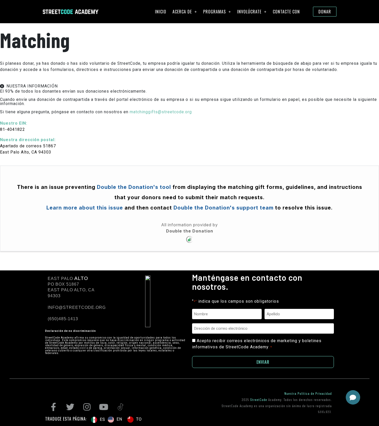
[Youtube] (103, 407)
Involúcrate (249, 12)
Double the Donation (189, 231)
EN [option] (119, 419)
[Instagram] (87, 407)
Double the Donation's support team (223, 208)
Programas (214, 12)
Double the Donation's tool (134, 187)
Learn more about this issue (84, 208)
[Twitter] (70, 407)
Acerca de (182, 12)
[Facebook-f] (53, 407)
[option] (115, 419)
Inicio (160, 12)
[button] (353, 397)
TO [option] (139, 419)
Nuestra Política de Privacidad (308, 393)
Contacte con (286, 12)
